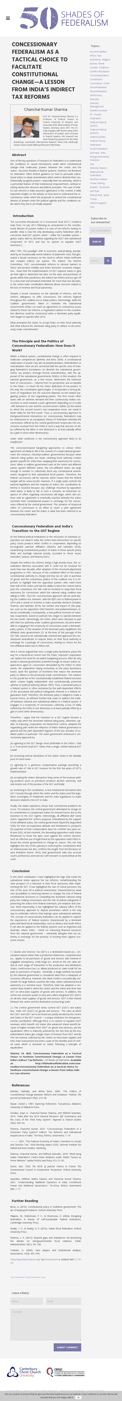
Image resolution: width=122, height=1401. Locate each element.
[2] (21, 245)
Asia (99, 55)
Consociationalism (99, 75)
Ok (78, 1397)
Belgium (106, 59)
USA (92, 206)
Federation (95, 144)
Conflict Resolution (99, 71)
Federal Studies (98, 136)
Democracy (96, 95)
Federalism (20, 1277)
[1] (69, 221)
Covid (106, 83)
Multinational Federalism (96, 173)
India (43, 1277)
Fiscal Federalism (33, 1277)
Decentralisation (98, 87)
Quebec (94, 187)
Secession (104, 187)
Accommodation (98, 51)
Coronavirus (96, 83)
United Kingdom (98, 202)
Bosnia (93, 63)
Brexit (101, 63)
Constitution (96, 79)
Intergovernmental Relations (99, 158)
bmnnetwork (51, 1259)
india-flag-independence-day (25, 1259)
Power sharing (97, 183)
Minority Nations (98, 167)
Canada (94, 67)
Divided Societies (98, 110)
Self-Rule (94, 191)
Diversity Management (97, 105)
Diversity (94, 99)
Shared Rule (96, 195)
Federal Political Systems (98, 131)
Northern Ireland (98, 179)
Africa (93, 55)
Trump (93, 198)
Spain (106, 195)
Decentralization (98, 91)
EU (91, 114)
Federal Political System (98, 124)
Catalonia (104, 67)
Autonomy (95, 59)
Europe (97, 114)
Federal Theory (97, 140)
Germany (94, 152)
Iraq (92, 163)
